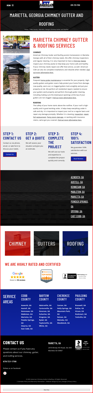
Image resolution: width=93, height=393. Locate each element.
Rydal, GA (43, 320)
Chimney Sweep (79, 61)
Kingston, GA (44, 317)
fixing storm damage (55, 117)
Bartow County (44, 297)
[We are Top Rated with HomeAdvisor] (46, 270)
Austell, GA (77, 182)
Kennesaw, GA (78, 186)
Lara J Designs (62, 381)
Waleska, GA (62, 320)
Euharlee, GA (44, 314)
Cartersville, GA (45, 308)
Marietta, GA (77, 196)
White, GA (43, 326)
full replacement (39, 117)
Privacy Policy (72, 381)
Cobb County (26, 297)
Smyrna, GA (76, 211)
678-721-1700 (75, 5)
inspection (79, 114)
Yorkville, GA (80, 317)
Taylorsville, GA (45, 323)
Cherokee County (63, 297)
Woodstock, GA (63, 323)
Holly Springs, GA (64, 308)
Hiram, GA (79, 311)
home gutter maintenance (51, 80)
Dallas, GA (79, 308)
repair (86, 114)
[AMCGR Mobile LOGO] (46, 2)
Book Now (46, 390)
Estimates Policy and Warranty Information (31, 381)
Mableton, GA (78, 191)
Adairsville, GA (45, 305)
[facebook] (4, 373)
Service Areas (9, 299)
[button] (17, 276)
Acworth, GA (77, 177)
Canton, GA (62, 305)
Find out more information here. (64, 98)
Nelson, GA (61, 317)
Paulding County (81, 297)
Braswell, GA (80, 305)
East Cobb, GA (78, 216)
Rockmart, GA (81, 314)
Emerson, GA (44, 311)
